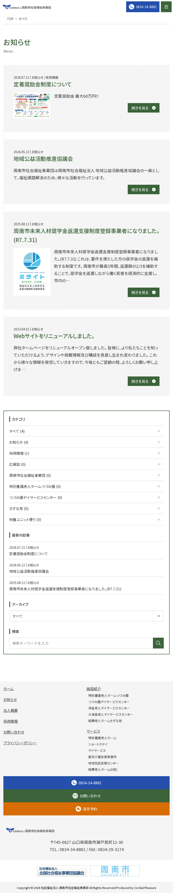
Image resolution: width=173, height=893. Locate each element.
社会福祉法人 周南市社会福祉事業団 (65, 888)
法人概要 (10, 710)
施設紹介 (93, 688)
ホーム (8, 688)
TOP (10, 18)
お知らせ (10, 699)
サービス (93, 731)
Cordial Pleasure (145, 888)
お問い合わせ (13, 732)
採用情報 (10, 721)
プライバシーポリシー (20, 742)
